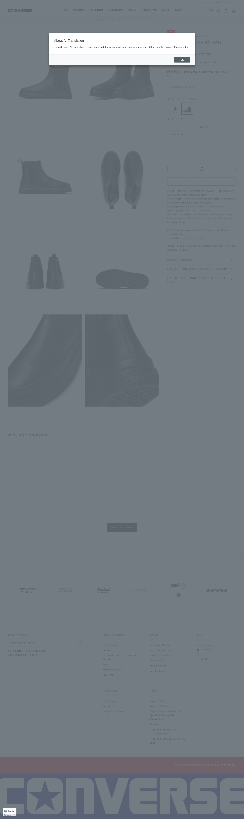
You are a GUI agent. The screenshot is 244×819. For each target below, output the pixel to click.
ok (182, 60)
